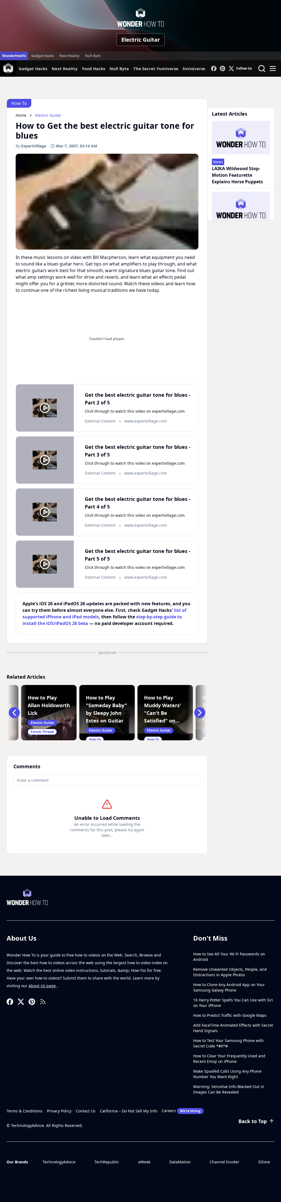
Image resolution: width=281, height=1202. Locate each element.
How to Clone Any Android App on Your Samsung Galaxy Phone (229, 987)
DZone (264, 1161)
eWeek (144, 1161)
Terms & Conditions (25, 1111)
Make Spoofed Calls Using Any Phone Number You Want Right (227, 1074)
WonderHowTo (14, 55)
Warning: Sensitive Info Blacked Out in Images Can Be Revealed (228, 1089)
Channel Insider (224, 1161)
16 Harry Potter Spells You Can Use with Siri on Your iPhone (233, 1002)
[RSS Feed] (43, 1001)
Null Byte (92, 55)
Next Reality (69, 55)
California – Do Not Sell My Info (128, 1111)
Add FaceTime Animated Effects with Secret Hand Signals (233, 1028)
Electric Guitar (140, 39)
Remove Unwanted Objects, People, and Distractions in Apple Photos (230, 972)
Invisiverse (194, 68)
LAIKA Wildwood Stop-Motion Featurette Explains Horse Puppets (237, 175)
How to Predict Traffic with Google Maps (229, 1015)
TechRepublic (106, 1161)
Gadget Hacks (42, 55)
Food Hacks (93, 68)
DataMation (180, 1161)
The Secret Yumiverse (155, 68)
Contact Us (85, 1111)
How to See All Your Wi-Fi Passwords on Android (229, 956)
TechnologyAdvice (59, 1161)
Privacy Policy (59, 1111)
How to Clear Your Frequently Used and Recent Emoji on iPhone (229, 1058)
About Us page (43, 985)
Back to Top (252, 1121)
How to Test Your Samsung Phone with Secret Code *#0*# (228, 1043)
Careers (181, 1110)
